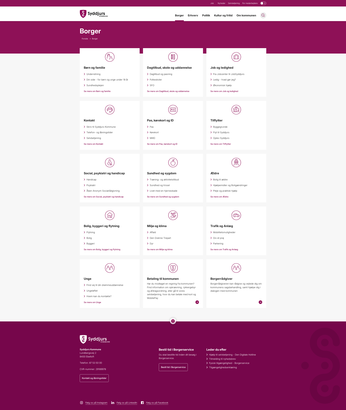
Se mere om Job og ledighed (224, 91)
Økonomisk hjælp (222, 85)
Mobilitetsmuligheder (224, 232)
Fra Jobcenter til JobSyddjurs (228, 74)
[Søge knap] (263, 15)
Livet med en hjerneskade (163, 190)
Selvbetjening (234, 3)
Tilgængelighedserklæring (223, 367)
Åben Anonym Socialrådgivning (103, 190)
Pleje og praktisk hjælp (225, 190)
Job (212, 3)
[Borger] (94, 13)
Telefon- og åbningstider (99, 132)
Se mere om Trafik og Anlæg (224, 249)
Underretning (93, 74)
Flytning (90, 232)
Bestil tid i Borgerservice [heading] (176, 349)
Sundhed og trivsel (160, 185)
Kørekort (154, 132)
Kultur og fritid (223, 15)
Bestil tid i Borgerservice (173, 367)
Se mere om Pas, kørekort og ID (162, 144)
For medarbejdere (250, 3)
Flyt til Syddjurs (221, 132)
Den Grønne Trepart (160, 238)
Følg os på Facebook (157, 402)
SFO (152, 85)
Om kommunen (246, 15)
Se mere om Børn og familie (97, 91)
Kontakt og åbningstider (94, 378)
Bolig (89, 238)
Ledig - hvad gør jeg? (224, 79)
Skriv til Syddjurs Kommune (101, 126)
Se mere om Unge (92, 302)
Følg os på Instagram (96, 402)
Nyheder (221, 3)
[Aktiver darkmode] (263, 3)
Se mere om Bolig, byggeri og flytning (102, 249)
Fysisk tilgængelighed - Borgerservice (229, 363)
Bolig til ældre (220, 179)
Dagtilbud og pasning (161, 74)
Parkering (218, 243)
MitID (152, 138)
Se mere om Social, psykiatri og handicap (104, 196)
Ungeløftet (92, 290)
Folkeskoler (156, 79)
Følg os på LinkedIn (127, 402)
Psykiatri (90, 185)
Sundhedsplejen (95, 85)
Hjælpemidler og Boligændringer (230, 185)
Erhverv (193, 15)
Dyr (151, 243)
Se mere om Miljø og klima (159, 249)
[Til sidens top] (173, 321)
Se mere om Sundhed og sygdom (163, 196)
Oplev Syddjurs (221, 138)
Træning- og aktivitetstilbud (164, 179)
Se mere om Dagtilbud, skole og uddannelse (168, 91)
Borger (179, 15)
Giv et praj (218, 238)
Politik (206, 15)
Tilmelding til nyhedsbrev (222, 359)
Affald (153, 232)
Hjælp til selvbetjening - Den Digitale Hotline (232, 354)
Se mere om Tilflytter (220, 144)
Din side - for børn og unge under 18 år (107, 79)
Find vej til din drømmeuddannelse (104, 285)
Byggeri (90, 243)
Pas (152, 126)
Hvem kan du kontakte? (99, 296)
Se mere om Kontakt (93, 144)
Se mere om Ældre (219, 196)
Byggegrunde (220, 126)
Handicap (91, 179)
